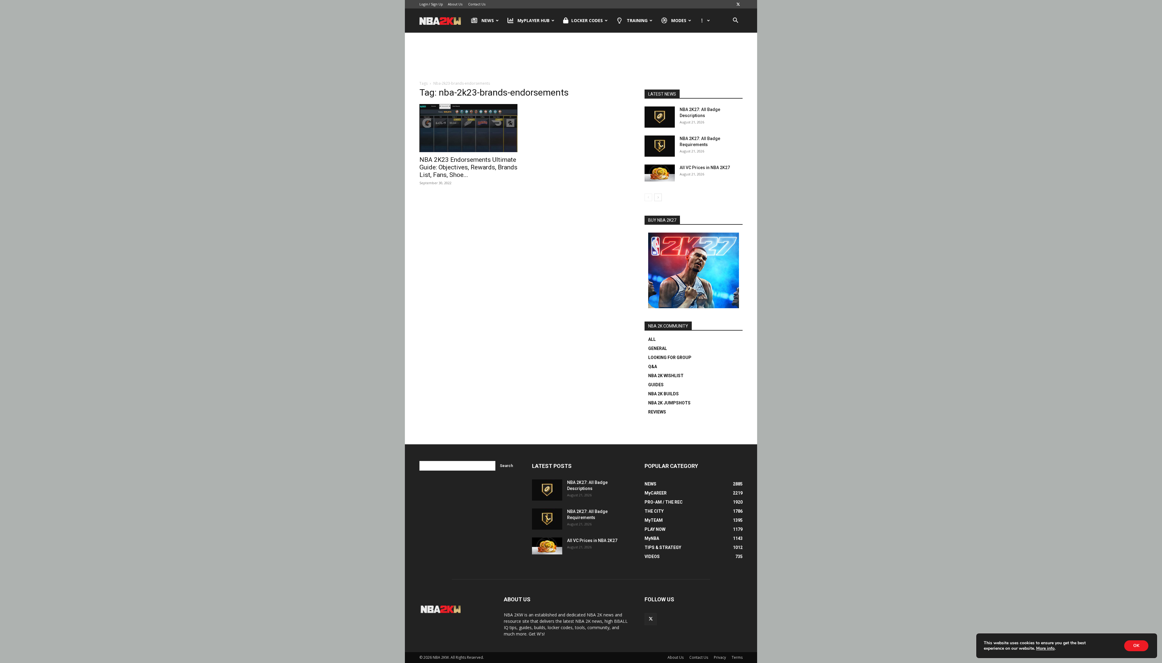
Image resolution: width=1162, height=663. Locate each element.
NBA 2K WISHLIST (666, 375)
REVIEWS (657, 412)
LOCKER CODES (587, 20)
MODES (678, 20)
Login (423, 4)
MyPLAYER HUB (533, 20)
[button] (735, 21)
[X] (738, 4)
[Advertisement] (581, 57)
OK (1136, 645)
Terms (737, 657)
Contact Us (476, 4)
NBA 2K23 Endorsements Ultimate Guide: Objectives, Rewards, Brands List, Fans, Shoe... (468, 167)
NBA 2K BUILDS (663, 393)
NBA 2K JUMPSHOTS (669, 402)
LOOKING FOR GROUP (669, 357)
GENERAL (657, 348)
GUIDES (656, 384)
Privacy (720, 657)
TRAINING (637, 20)
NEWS (487, 20)
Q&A (652, 366)
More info (1045, 648)
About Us (455, 4)
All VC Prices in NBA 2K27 (705, 167)
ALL (652, 339)
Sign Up (437, 4)
